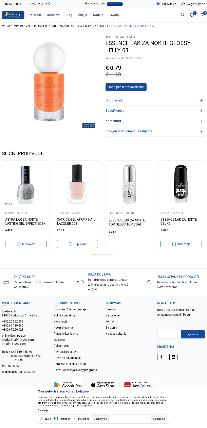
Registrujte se (196, 4)
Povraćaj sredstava (66, 351)
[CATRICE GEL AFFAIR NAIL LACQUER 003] (77, 184)
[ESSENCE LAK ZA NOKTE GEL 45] (181, 184)
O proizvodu (115, 100)
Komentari (113, 121)
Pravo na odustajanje (67, 357)
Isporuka (59, 339)
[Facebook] (161, 357)
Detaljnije (43, 410)
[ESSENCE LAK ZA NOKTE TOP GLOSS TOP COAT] (129, 184)
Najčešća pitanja (116, 333)
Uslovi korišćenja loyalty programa (75, 370)
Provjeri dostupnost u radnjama (129, 131)
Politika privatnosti (65, 315)
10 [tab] (109, 254)
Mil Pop (6, 26)
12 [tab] (113, 254)
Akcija (82, 15)
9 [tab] (108, 254)
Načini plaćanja (63, 327)
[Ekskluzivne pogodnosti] (149, 282)
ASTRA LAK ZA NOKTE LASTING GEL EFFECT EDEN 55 (25, 224)
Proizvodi (34, 15)
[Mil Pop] (13, 15)
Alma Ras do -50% (95, 3)
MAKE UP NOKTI (47, 26)
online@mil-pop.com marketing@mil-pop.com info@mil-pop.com (18, 339)
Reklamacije (61, 345)
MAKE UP (30, 26)
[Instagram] (173, 357)
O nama (111, 309)
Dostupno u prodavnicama (126, 87)
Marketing (83, 419)
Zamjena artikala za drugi (70, 363)
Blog (69, 15)
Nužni (48, 419)
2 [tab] (96, 254)
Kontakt (110, 321)
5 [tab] (101, 254)
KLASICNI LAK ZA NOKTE (91, 26)
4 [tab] (99, 254)
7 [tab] (104, 254)
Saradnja (111, 327)
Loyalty (114, 15)
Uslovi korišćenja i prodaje (70, 309)
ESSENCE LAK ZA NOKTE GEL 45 (179, 221)
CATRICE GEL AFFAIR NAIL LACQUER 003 (76, 221)
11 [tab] (111, 254)
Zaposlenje (113, 315)
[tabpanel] (26, 205)
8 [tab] (106, 254)
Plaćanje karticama (66, 333)
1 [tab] (94, 254)
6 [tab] (103, 254)
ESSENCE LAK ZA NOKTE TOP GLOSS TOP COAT (127, 222)
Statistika (65, 419)
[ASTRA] (8, 205)
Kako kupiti (61, 321)
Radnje (98, 15)
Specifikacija (115, 111)
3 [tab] (97, 254)
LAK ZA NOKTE (66, 26)
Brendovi (53, 15)
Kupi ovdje (28, 244)
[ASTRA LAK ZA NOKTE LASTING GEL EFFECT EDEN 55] (26, 184)
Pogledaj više (115, 4)
